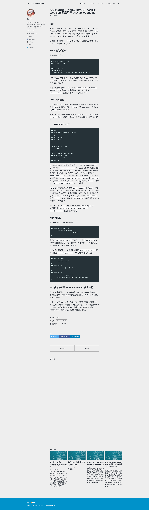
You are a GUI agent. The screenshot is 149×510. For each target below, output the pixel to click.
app (93, 292)
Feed (34, 503)
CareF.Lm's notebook (35, 3)
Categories (110, 3)
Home (82, 3)
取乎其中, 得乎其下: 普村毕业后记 (76, 463)
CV (119, 3)
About (100, 3)
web (58, 317)
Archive (91, 3)
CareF (29, 19)
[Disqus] (74, 380)
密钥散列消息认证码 (86, 302)
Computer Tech (61, 321)
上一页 (62, 348)
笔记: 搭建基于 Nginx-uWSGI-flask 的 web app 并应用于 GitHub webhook (73, 11)
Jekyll (42, 505)
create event (66, 295)
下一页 (86, 348)
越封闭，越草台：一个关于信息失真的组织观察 (58, 464)
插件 (62, 310)
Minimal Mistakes (50, 505)
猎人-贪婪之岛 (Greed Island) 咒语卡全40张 (95, 463)
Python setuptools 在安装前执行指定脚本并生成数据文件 (113, 464)
